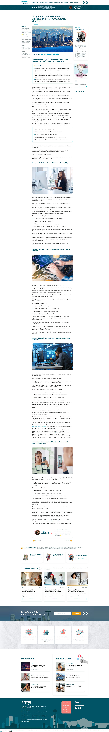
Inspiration (51, 2)
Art (61, 2)
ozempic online (3, 731)
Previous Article (38, 540)
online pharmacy (69, 730)
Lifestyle (41, 2)
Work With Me (66, 705)
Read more (35, 558)
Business (33, 2)
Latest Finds (66, 2)
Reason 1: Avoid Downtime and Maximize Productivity (26, 38)
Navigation (65, 709)
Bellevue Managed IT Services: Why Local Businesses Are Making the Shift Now (26, 30)
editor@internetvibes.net (79, 705)
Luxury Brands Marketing (82, 86)
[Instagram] (84, 2)
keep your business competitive (52, 521)
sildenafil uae (96, 730)
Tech (37, 2)
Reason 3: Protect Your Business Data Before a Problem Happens (26, 49)
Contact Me (76, 2)
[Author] (51, 533)
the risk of (55, 432)
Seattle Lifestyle (57, 2)
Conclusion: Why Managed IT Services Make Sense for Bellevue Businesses (26, 55)
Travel (46, 2)
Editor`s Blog (65, 711)
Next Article (67, 540)
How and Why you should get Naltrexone (14, 730)
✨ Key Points (24, 34)
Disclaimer (65, 707)
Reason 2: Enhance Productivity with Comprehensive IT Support (26, 43)
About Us (71, 2)
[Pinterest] (87, 2)
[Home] (25, 2)
